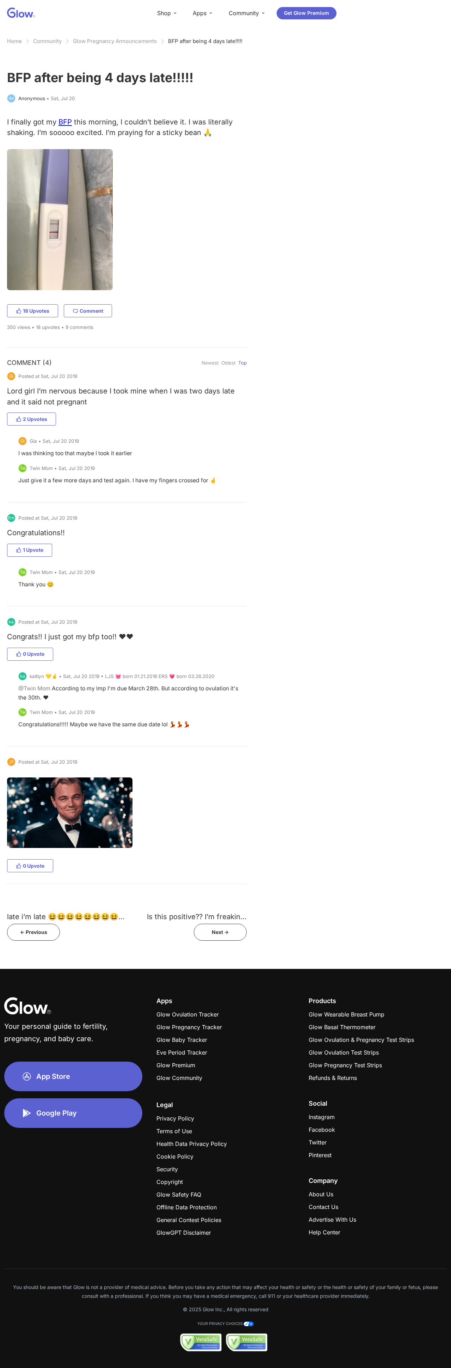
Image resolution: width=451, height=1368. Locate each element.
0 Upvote (33, 654)
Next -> (220, 932)
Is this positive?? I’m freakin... (197, 916)
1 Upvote (33, 550)
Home (14, 41)
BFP (65, 121)
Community (47, 41)
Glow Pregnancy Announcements (115, 41)
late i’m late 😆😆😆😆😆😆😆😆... (66, 916)
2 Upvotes (35, 419)
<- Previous (33, 932)
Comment (91, 311)
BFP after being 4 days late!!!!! (205, 41)
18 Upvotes (36, 311)
